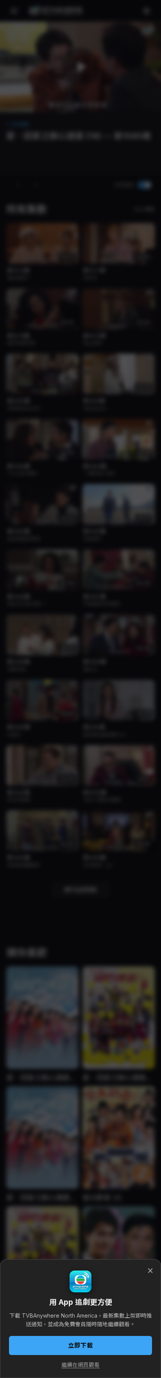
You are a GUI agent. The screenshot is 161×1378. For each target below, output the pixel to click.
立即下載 (80, 1345)
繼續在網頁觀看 (80, 1365)
